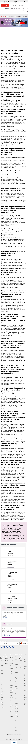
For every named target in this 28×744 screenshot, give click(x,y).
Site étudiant (11, 716)
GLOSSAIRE (16, 725)
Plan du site (23, 736)
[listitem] (13, 552)
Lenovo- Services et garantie (11, 699)
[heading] (13, 550)
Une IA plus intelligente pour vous (11, 668)
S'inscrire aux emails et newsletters (16, 678)
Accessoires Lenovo (11, 694)
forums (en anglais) (16, 685)
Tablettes (11, 676)
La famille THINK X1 (25, 690)
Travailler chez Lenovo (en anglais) (2, 694)
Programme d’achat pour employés (16, 719)
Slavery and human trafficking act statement (14, 739)
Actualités (2, 666)
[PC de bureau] (21, 16)
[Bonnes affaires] (8, 16)
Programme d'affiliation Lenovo (16, 711)
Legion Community (16, 672)
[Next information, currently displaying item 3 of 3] (25, 22)
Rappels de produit (11, 711)
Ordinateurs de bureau (11, 680)
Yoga (25, 670)
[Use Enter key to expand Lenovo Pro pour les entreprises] (12, 1)
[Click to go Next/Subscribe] (17, 643)
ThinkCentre (25, 686)
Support (21, 664)
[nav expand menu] (2, 8)
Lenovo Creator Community (16, 660)
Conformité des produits (16, 705)
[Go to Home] (5, 5)
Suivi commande (21, 668)
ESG (1, 684)
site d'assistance (12, 537)
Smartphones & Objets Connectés (25, 675)
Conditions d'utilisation (15, 736)
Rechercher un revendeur (16, 699)
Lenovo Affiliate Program (2, 701)
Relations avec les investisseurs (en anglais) (2, 672)
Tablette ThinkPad (25, 666)
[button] (24, 1)
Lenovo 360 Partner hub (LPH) (6, 662)
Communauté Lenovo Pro (16, 666)
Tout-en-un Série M (25, 682)
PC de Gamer (11, 674)
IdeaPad (25, 668)
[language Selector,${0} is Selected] (2, 1)
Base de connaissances (16, 729)
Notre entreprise (2, 662)
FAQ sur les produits (21, 672)
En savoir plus (10, 555)
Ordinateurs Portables (11, 662)
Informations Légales (2, 688)
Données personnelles (6, 736)
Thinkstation (25, 700)
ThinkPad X (25, 662)
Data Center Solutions (11, 689)
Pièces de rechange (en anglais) (11, 706)
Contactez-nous (21, 661)
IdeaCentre (25, 695)
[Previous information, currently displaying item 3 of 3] (2, 22)
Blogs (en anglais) (16, 689)
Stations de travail (11, 684)
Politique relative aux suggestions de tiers (13, 737)
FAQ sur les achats (21, 677)
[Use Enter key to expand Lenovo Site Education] (19, 1)
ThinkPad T (25, 659)
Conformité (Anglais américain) (2, 679)
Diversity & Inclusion (2, 706)
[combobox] (20, 5)
